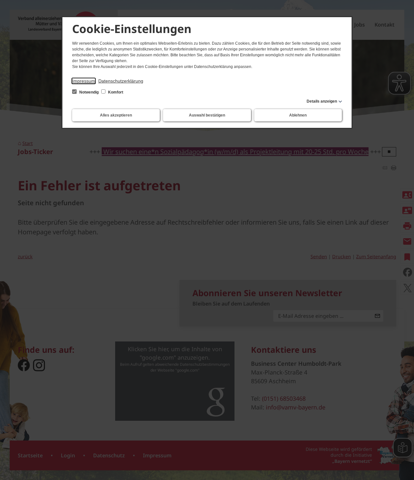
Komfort (115, 92)
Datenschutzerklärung (120, 81)
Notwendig (89, 92)
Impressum (83, 81)
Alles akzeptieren (116, 115)
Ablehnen (298, 115)
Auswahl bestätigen (207, 115)
